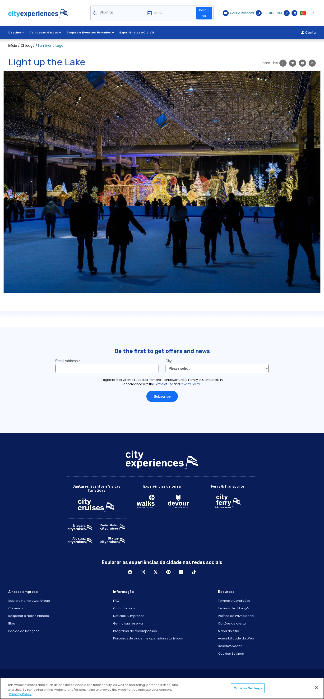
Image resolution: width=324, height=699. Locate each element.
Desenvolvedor (230, 646)
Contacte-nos (124, 608)
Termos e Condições (234, 600)
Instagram (143, 572)
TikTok (194, 572)
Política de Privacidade (236, 616)
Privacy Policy (20, 694)
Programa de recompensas (135, 631)
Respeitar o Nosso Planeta (28, 616)
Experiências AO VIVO (136, 32)
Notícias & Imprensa (128, 616)
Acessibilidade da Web (236, 638)
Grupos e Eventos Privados (88, 32)
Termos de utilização (234, 608)
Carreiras (15, 608)
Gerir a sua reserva (128, 623)
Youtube (181, 572)
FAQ (116, 600)
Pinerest (168, 572)
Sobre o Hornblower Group (29, 600)
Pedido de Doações (23, 631)
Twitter (155, 572)
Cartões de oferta (232, 623)
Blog (11, 623)
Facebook (130, 572)
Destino (14, 32)
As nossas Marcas (43, 32)
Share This (269, 63)
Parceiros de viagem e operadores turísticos (148, 638)
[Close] (316, 687)
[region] (162, 688)
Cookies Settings (231, 653)
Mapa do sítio (228, 631)
